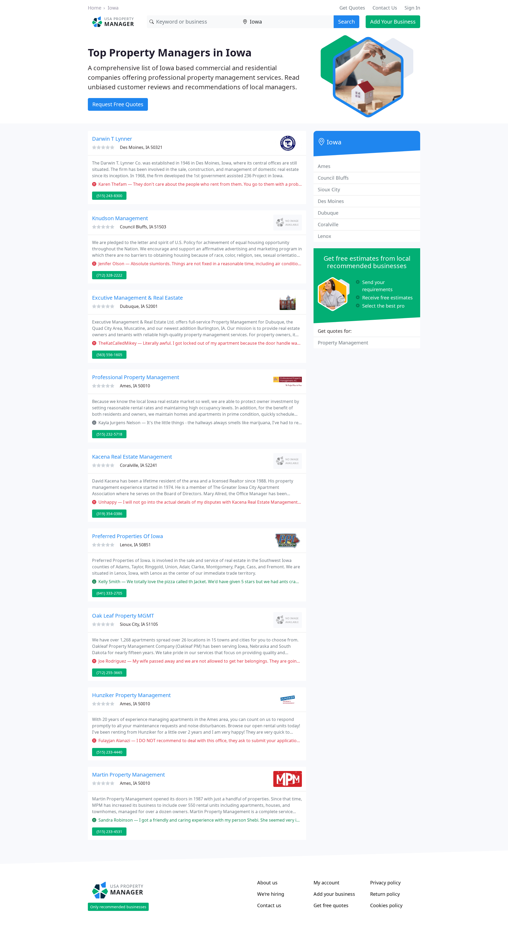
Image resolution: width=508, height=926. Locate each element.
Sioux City (329, 189)
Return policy (385, 894)
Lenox (324, 236)
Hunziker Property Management (131, 695)
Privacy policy (385, 882)
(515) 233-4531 (109, 831)
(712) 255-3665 (109, 672)
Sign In (412, 8)
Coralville (328, 224)
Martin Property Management (128, 774)
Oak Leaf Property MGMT (123, 615)
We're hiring (270, 894)
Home (94, 8)
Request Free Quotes (117, 104)
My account (326, 882)
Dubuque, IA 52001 (139, 306)
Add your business (334, 894)
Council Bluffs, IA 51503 (143, 227)
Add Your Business (393, 21)
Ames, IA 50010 (135, 386)
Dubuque (328, 213)
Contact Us (385, 8)
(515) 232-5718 (109, 434)
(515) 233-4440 (109, 752)
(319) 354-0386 (109, 513)
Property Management (343, 342)
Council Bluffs (333, 178)
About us (267, 882)
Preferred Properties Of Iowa (127, 536)
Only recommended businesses (118, 906)
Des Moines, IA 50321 (141, 147)
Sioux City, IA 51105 (139, 624)
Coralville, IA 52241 (138, 465)
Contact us (269, 905)
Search (346, 21)
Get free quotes (331, 905)
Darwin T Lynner (112, 138)
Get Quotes (352, 8)
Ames (324, 166)
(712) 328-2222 (109, 275)
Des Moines (331, 201)
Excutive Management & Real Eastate (137, 297)
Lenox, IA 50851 (135, 545)
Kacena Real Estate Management (132, 456)
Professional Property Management (135, 377)
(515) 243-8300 (109, 195)
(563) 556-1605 (109, 354)
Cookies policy (386, 905)
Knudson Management (120, 218)
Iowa (113, 8)
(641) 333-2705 (109, 593)
